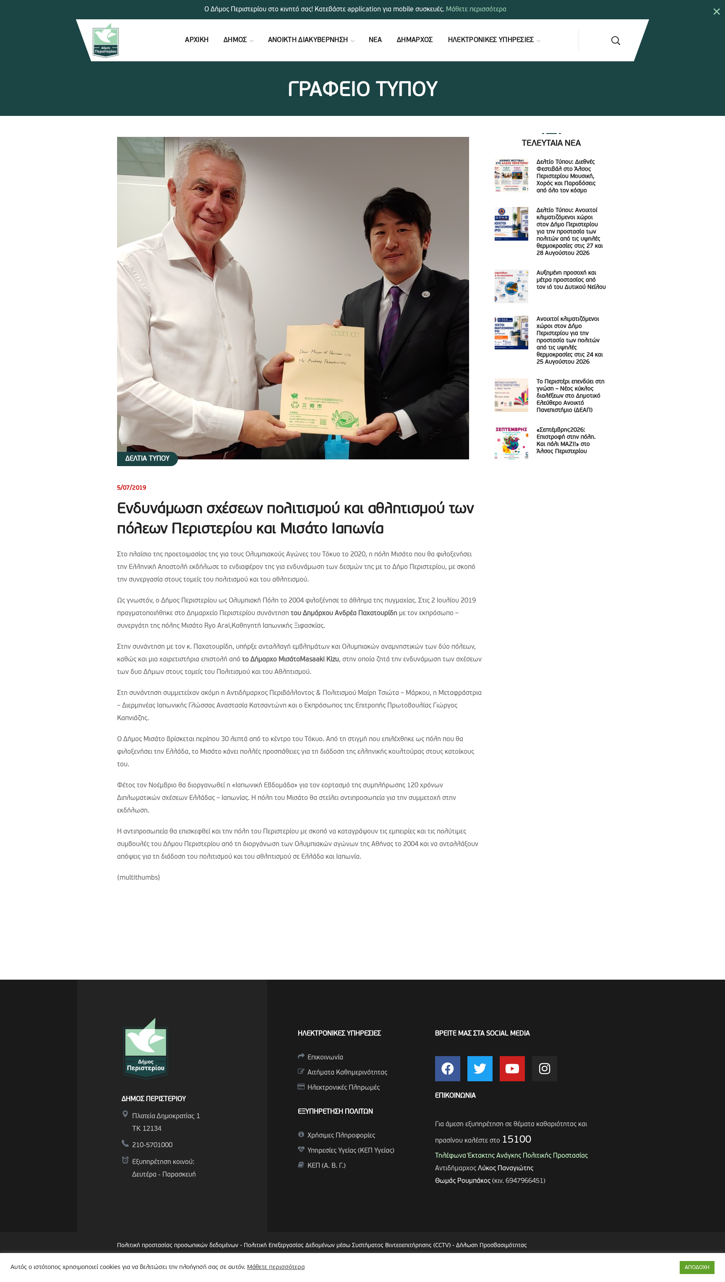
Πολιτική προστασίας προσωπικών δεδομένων (177, 1246)
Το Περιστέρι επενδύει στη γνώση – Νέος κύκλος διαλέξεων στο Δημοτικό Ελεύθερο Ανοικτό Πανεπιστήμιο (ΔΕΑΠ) (571, 396)
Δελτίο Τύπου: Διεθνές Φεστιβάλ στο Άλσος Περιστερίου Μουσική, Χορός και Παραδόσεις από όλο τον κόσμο (566, 176)
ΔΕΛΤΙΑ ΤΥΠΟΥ (147, 459)
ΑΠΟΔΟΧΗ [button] (697, 1267)
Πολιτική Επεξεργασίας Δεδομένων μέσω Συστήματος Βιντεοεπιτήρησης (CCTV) (348, 1246)
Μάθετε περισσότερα (476, 9)
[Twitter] (480, 1068)
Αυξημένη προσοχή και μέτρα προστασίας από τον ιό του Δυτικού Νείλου (571, 280)
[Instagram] (544, 1068)
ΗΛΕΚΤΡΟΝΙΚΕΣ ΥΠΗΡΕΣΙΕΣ (339, 1033)
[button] (615, 40)
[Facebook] (447, 1068)
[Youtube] (512, 1068)
